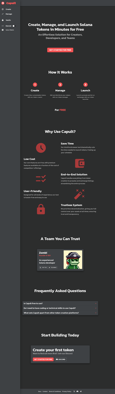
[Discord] (77, 391)
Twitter (44, 267)
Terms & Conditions (55, 391)
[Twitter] (74, 391)
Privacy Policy (66, 391)
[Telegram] (80, 391)
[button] (10, 3)
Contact (45, 391)
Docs (39, 391)
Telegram (53, 267)
